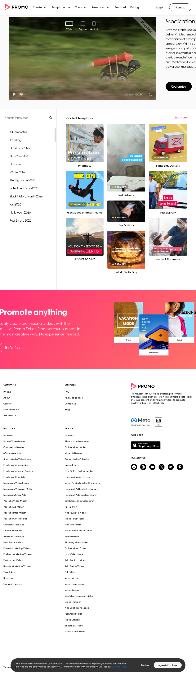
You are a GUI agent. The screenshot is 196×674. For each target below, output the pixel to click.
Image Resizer (72, 465)
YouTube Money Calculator (79, 500)
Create (37, 7)
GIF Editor (70, 572)
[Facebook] (140, 422)
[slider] (13, 88)
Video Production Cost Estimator (82, 483)
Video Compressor (75, 584)
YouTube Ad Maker (13, 506)
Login (159, 7)
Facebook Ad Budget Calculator (82, 488)
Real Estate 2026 (20, 220)
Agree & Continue (167, 665)
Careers (7, 403)
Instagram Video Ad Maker (18, 488)
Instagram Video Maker (16, 483)
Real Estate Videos (13, 542)
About (6, 397)
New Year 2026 (19, 156)
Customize (178, 86)
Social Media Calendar (77, 459)
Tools (78, 7)
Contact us (70, 403)
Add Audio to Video (75, 560)
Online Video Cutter (75, 548)
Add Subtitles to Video (77, 607)
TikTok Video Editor (75, 631)
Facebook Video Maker (15, 465)
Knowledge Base (74, 397)
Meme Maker (72, 536)
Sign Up (180, 7)
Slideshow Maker (74, 625)
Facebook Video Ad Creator (18, 471)
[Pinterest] (180, 467)
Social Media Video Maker (17, 459)
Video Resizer (72, 590)
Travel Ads (9, 572)
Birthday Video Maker (76, 542)
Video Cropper (72, 619)
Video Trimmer (73, 601)
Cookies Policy (119, 666)
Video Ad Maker (73, 453)
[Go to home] (19, 7)
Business (8, 578)
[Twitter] (161, 467)
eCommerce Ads (12, 453)
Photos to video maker (77, 441)
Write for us (9, 415)
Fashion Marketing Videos (17, 554)
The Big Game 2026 (22, 180)
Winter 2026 (18, 172)
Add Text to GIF (73, 524)
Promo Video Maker (14, 441)
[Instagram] (158, 422)
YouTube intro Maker (14, 512)
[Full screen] (151, 94)
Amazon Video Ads (13, 536)
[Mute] (22, 94)
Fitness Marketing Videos (17, 548)
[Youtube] (152, 467)
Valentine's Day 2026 (23, 188)
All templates (18, 132)
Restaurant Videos (13, 560)
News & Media (11, 409)
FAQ (67, 391)
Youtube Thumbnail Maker (79, 595)
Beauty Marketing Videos (17, 566)
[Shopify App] (162, 445)
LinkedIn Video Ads (13, 524)
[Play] (14, 94)
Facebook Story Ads (14, 477)
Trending (15, 140)
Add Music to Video (75, 512)
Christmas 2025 (20, 148)
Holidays (15, 164)
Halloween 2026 (20, 212)
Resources (98, 7)
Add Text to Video (74, 566)
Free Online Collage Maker (79, 471)
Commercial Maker (13, 447)
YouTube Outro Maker (15, 518)
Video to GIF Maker (75, 518)
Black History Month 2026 (26, 196)
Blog (67, 409)
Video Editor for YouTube (78, 530)
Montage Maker (73, 613)
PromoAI (120, 7)
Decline (145, 665)
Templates (58, 7)
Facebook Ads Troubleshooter (81, 494)
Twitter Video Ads (13, 530)
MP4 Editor (71, 506)
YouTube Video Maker (15, 500)
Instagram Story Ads (14, 494)
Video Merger (72, 578)
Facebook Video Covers (77, 477)
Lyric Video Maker (74, 554)
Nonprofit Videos (12, 584)
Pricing (134, 7)
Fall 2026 (15, 204)
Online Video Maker (75, 447)
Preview (85, 139)
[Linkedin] (171, 467)
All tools (69, 435)
